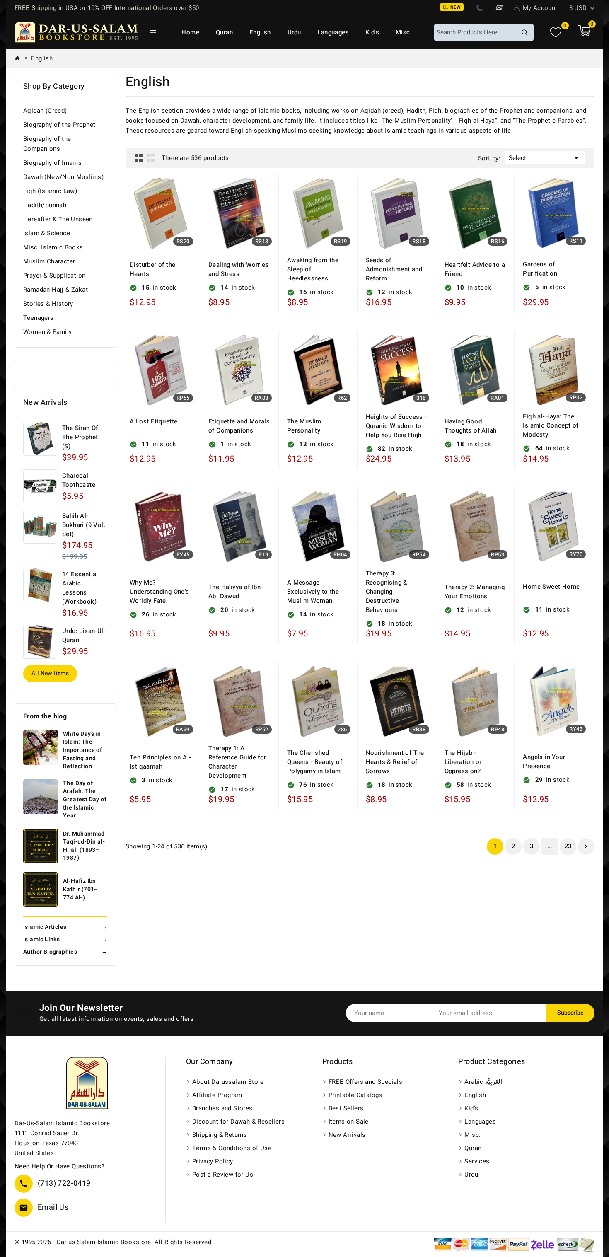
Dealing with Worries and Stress (238, 269)
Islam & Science (46, 233)
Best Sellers (346, 1108)
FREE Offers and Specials (366, 1081)
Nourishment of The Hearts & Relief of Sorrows (395, 762)
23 (568, 846)
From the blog (45, 716)
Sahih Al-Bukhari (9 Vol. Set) (83, 525)
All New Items (50, 673)
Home (190, 32)
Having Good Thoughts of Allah (471, 426)
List (151, 158)
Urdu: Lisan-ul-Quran (84, 635)
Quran (224, 32)
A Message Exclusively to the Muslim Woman (313, 591)
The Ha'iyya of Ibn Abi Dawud (234, 592)
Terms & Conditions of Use (231, 1148)
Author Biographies (65, 952)
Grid (139, 158)
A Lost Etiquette (153, 421)
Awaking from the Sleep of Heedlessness (312, 269)
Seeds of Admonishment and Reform (394, 269)
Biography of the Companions (47, 143)
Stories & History (48, 303)
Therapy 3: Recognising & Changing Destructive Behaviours (386, 591)
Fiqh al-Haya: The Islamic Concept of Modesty (550, 425)
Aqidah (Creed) (45, 110)
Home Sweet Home (551, 586)
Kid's (372, 32)
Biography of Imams (52, 162)
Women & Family (47, 331)
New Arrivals (347, 1134)
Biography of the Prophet (59, 124)
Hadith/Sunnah (44, 205)
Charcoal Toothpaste (78, 480)
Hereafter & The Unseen (58, 219)
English (260, 32)
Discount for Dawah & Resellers (238, 1121)
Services (476, 1161)
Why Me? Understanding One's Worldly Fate (159, 591)
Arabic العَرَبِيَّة (483, 1081)
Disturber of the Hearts (152, 269)
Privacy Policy (212, 1161)
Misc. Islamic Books (53, 247)
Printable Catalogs (355, 1095)
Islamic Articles (65, 927)
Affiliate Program (217, 1095)
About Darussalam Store (228, 1081)
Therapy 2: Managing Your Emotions (475, 592)
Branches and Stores (222, 1108)
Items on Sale (349, 1121)
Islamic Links (65, 939)
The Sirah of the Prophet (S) (80, 437)
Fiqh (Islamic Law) (50, 191)
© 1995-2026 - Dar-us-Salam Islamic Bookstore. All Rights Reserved (113, 1242)
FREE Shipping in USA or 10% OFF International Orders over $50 (107, 7)
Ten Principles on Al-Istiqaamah (160, 762)
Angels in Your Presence (544, 761)
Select (545, 158)
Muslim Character (49, 261)
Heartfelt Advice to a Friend (475, 269)
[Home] (21, 58)
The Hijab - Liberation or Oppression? (463, 762)
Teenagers (38, 317)
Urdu (294, 32)
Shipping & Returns (219, 1134)
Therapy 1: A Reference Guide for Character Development (237, 762)
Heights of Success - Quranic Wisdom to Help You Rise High (396, 426)
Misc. (404, 32)
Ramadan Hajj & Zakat (55, 289)
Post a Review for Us (222, 1174)
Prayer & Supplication (54, 275)
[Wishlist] (555, 32)
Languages (333, 32)
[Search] (524, 32)
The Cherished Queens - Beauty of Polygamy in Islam (314, 762)
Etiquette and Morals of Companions (239, 426)
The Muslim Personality (304, 426)
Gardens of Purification (540, 269)
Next (586, 846)
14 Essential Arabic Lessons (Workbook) (80, 588)
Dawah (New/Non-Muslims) (63, 176)
